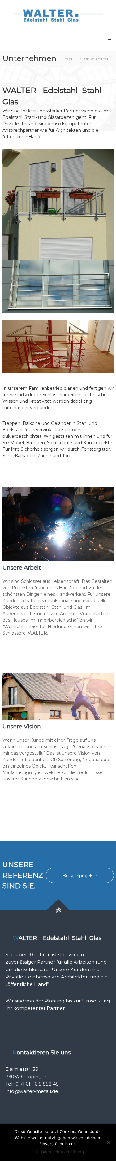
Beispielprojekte (79, 875)
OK (35, 1151)
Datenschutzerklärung (62, 1151)
